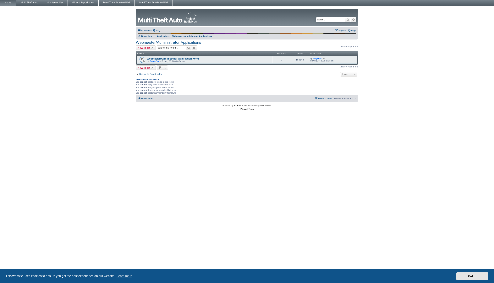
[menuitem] (156, 30)
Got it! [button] (472, 276)
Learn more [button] (124, 276)
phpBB (237, 105)
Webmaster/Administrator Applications (168, 42)
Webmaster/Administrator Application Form (173, 58)
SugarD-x (154, 61)
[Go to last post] (324, 58)
